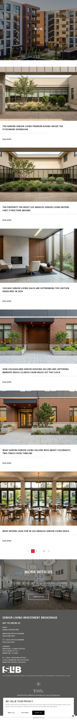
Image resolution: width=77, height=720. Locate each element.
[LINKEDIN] (38, 684)
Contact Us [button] (38, 597)
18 (44, 551)
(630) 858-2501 (9, 636)
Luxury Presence (52, 695)
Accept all (38, 712)
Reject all (11, 712)
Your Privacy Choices (38, 717)
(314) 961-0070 (9, 642)
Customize (24, 712)
